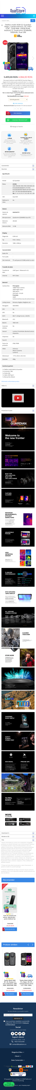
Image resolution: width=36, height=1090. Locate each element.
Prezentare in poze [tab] (7, 410)
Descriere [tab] (4, 169)
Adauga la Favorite (17, 126)
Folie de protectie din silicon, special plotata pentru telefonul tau (10, 917)
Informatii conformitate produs (10, 381)
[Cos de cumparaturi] (34, 16)
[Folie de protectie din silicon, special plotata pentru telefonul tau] (9, 900)
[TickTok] (20, 1033)
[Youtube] (16, 1033)
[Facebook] (12, 1033)
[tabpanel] (18, 56)
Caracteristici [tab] (5, 165)
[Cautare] (32, 20)
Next (33, 58)
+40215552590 (19, 1042)
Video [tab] (4, 385)
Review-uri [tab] (5, 836)
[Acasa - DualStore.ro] (18, 10)
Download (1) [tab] (5, 833)
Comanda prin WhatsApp (19, 120)
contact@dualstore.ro (19, 1044)
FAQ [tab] (3, 840)
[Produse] (2, 16)
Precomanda (18, 113)
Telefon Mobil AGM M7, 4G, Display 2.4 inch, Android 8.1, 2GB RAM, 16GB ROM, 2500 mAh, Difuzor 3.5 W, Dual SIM (10, 983)
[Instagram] (23, 1033)
